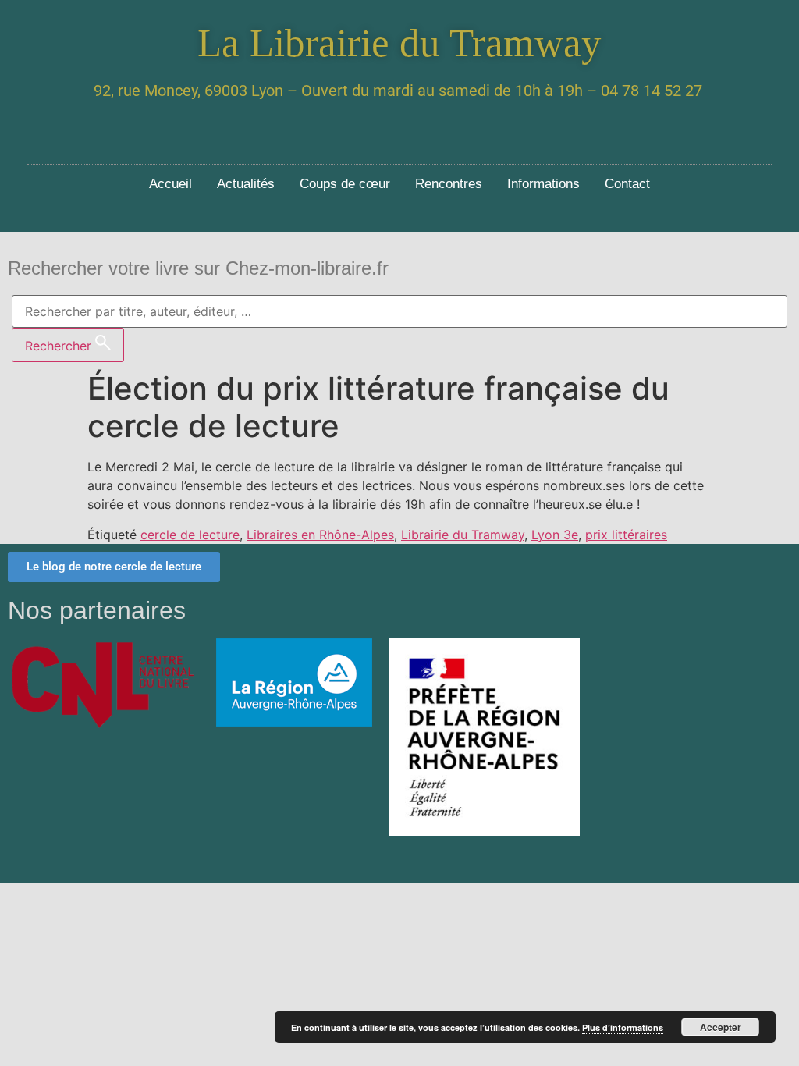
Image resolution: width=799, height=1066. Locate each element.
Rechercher (60, 346)
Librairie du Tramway (462, 534)
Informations (543, 183)
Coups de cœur (345, 183)
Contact (627, 183)
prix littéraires (626, 534)
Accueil (170, 183)
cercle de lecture (190, 534)
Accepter (720, 1027)
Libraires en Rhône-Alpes (320, 534)
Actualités (246, 183)
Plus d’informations (622, 1027)
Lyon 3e (554, 534)
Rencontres (448, 183)
